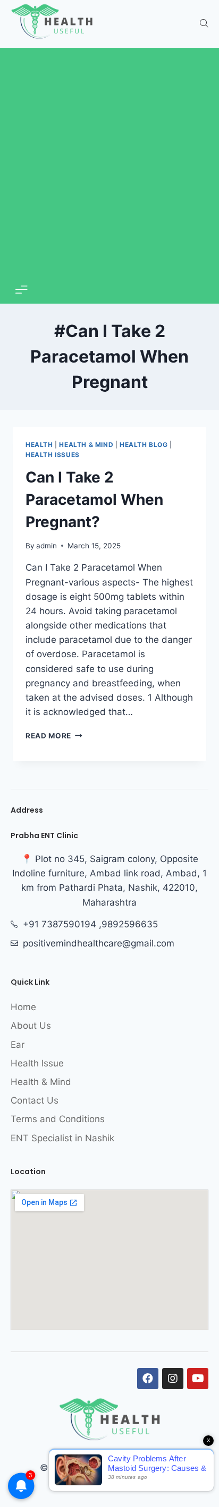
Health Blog (144, 445)
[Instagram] (172, 1378)
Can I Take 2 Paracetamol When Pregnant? (94, 499)
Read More (54, 735)
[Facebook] (147, 1378)
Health (39, 445)
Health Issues (53, 455)
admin (46, 545)
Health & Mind (86, 445)
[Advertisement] (109, 165)
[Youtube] (197, 1378)
